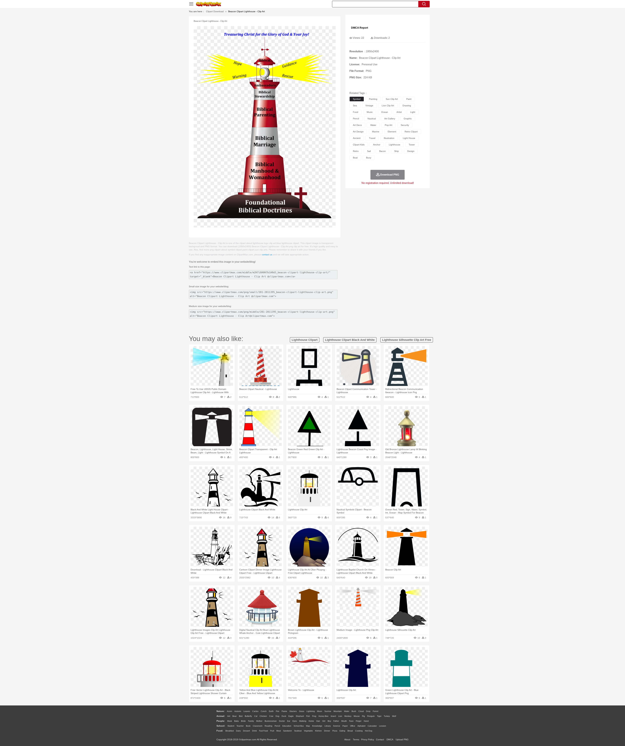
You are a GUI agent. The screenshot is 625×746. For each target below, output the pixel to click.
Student (230, 726)
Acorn (229, 711)
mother (259, 721)
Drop (368, 711)
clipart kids (359, 144)
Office (352, 726)
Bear (234, 716)
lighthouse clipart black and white (350, 339)
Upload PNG (402, 739)
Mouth (344, 721)
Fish (308, 716)
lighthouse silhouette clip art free (406, 339)
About (347, 739)
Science (336, 726)
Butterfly (248, 716)
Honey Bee (323, 716)
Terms (356, 739)
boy (329, 721)
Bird (241, 716)
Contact (380, 739)
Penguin (371, 716)
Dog (277, 716)
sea (355, 105)
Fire (277, 711)
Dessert (246, 731)
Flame (284, 711)
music (370, 112)
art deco (357, 125)
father (336, 721)
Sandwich (287, 731)
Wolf (394, 716)
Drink (254, 731)
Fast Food (263, 731)
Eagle (291, 716)
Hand (366, 721)
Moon (319, 711)
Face (351, 721)
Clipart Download (215, 11)
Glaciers (293, 711)
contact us (267, 254)
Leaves (246, 711)
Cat (255, 716)
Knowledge (317, 726)
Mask (229, 721)
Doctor (282, 721)
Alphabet (361, 726)
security (405, 125)
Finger (358, 721)
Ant (228, 716)
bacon (382, 151)
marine (375, 131)
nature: (220, 711)
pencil (356, 118)
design (410, 151)
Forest (375, 711)
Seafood (298, 731)
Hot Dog (368, 731)
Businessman (271, 721)
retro (356, 151)
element (392, 131)
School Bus (299, 726)
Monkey (347, 716)
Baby (236, 721)
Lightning (310, 711)
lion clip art (388, 105)
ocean (384, 112)
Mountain (337, 711)
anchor (376, 144)
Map (308, 726)
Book (248, 726)
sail (369, 151)
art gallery (389, 118)
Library (328, 726)
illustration (389, 138)
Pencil (277, 726)
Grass (301, 711)
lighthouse (394, 144)
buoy (368, 157)
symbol (357, 99)
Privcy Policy (367, 739)
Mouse (357, 716)
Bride (243, 721)
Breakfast (229, 731)
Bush (354, 711)
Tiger (379, 716)
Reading (268, 726)
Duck (284, 716)
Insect (333, 716)
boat (355, 157)
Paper (345, 726)
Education (286, 726)
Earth (271, 711)
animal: (220, 716)
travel (372, 138)
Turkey (387, 716)
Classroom (257, 726)
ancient (357, 138)
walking (302, 721)
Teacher (240, 726)
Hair (318, 721)
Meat (278, 731)
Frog (314, 716)
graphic (408, 118)
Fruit (272, 731)
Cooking (359, 731)
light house (409, 138)
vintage (369, 105)
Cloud (361, 711)
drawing (407, 105)
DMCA (390, 739)
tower (412, 144)
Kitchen (318, 731)
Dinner (327, 731)
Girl (323, 721)
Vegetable (308, 731)
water (373, 125)
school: (220, 726)
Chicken (263, 716)
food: (219, 730)
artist (399, 112)
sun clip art (392, 99)
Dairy (238, 731)
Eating (342, 731)
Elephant (300, 716)
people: (220, 721)
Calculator (372, 726)
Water (346, 711)
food (355, 112)
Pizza (334, 731)
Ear (288, 721)
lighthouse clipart (305, 339)
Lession (382, 726)
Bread (350, 731)
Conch (264, 711)
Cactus (255, 711)
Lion (340, 716)
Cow (271, 716)
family (251, 721)
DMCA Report (359, 27)
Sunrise (327, 711)
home (311, 721)
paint (408, 99)
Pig (363, 716)
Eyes (294, 721)
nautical (372, 118)
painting (373, 99)
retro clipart (411, 131)
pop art (388, 125)
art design (358, 131)
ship (396, 151)
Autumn (237, 711)
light (412, 112)
